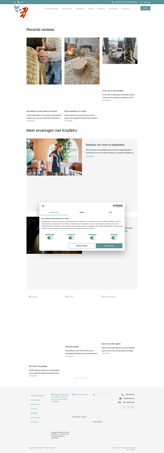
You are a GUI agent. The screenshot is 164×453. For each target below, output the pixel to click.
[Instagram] (18, 2)
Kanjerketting (97, 422)
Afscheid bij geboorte (51, 9)
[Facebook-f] (124, 407)
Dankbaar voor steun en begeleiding (105, 144)
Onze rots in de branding (112, 91)
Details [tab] (82, 212)
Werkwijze (101, 9)
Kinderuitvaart (67, 9)
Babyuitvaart (80, 9)
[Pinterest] (22, 2)
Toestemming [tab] (53, 212)
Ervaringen (125, 9)
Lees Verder (33, 376)
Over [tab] (110, 212)
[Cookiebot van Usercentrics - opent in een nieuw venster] (114, 206)
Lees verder (30, 120)
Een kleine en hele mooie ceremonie (41, 111)
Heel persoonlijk (71, 347)
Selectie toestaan (81, 245)
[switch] (71, 237)
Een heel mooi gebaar (38, 366)
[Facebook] (15, 2)
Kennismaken (113, 9)
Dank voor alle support (111, 344)
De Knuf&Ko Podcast (79, 417)
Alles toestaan (109, 245)
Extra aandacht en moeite (75, 111)
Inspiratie (91, 9)
